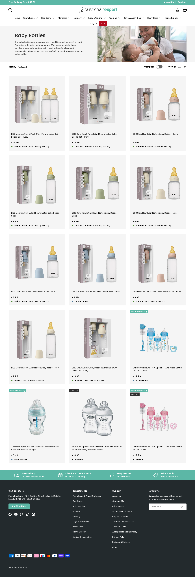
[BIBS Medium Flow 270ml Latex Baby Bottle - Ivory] (36, 338)
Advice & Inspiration (82, 537)
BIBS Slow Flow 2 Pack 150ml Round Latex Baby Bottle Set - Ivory (94, 135)
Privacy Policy (118, 537)
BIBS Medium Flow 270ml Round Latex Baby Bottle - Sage (36, 214)
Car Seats (46, 18)
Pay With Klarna (120, 516)
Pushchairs (29, 18)
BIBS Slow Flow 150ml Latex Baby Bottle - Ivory (155, 212)
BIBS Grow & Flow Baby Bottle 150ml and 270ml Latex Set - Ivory (94, 369)
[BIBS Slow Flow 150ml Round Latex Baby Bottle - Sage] (97, 183)
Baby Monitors (79, 506)
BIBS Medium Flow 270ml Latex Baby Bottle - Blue (96, 291)
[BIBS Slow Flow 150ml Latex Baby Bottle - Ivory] (158, 183)
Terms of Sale (119, 526)
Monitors (62, 18)
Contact (182, 2)
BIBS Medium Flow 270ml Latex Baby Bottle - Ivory (35, 367)
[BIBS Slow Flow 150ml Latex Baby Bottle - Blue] (36, 262)
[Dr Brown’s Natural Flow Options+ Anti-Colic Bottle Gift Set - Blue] (158, 338)
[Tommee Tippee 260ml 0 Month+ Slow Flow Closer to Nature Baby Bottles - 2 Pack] (97, 417)
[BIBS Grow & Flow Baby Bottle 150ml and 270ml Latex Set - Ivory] (97, 338)
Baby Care (152, 18)
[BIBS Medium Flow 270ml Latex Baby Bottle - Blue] (97, 262)
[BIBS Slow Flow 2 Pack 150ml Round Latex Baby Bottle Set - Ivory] (97, 104)
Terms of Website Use (123, 521)
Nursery (78, 18)
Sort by (12, 66)
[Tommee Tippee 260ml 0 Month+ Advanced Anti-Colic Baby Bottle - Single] (36, 417)
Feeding (113, 18)
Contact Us (118, 501)
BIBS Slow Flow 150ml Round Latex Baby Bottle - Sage (95, 214)
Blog (92, 23)
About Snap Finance (122, 511)
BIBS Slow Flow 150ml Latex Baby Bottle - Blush (155, 134)
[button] (185, 10)
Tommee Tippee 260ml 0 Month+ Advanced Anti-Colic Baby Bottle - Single (35, 448)
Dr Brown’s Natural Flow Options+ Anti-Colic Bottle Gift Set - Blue (157, 369)
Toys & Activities (132, 18)
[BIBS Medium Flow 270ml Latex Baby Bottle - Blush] (158, 262)
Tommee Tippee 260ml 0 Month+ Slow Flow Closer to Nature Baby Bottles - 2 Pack (97, 448)
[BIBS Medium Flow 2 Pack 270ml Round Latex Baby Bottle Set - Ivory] (36, 104)
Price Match (118, 506)
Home (17, 18)
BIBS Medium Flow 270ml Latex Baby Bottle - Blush (157, 291)
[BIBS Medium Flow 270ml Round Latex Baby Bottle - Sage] (36, 183)
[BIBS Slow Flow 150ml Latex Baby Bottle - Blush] (158, 104)
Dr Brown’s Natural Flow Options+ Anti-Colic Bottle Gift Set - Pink (157, 448)
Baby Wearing (95, 18)
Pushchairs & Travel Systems (87, 496)
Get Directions (19, 506)
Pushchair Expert (20, 567)
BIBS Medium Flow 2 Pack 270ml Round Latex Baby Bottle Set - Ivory (35, 135)
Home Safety (171, 18)
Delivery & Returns (121, 542)
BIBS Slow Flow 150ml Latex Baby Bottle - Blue (33, 291)
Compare (149, 66)
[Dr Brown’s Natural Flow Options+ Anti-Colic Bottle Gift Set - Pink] (158, 417)
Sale (103, 23)
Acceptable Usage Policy (124, 531)
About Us (169, 2)
